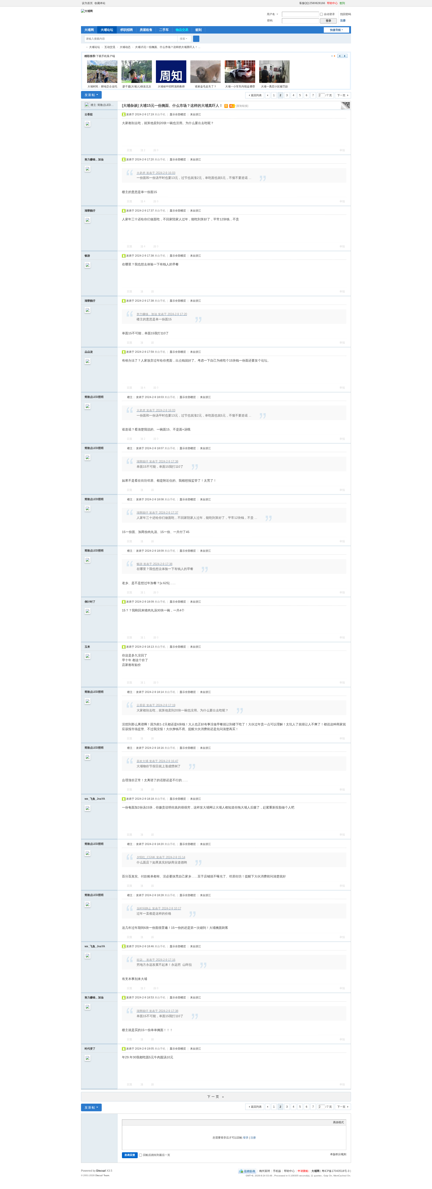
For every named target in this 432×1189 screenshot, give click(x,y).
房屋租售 (146, 30)
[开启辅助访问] (297, 3)
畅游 (87, 255)
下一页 (341, 95)
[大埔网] (87, 10)
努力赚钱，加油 (94, 159)
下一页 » (216, 1096)
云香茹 (89, 114)
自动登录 (329, 14)
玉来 (87, 646)
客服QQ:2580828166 (312, 3)
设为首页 (87, 3)
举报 (342, 150)
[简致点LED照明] (87, 105)
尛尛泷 (89, 351)
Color (130, 1122)
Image (135, 1122)
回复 (129, 150)
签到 (342, 3)
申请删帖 (303, 1171)
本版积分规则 (338, 1154)
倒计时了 (90, 601)
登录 (245, 1137)
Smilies (158, 1122)
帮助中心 (332, 3)
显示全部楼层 (178, 114)
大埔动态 (125, 47)
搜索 (182, 38)
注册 (343, 20)
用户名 (271, 14)
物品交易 (182, 30)
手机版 (277, 1171)
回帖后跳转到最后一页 (156, 1155)
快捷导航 (335, 30)
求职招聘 (126, 30)
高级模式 (338, 1122)
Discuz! (101, 1170)
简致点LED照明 (106, 105)
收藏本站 (99, 3)
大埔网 (89, 30)
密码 (269, 20)
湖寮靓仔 (90, 210)
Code (152, 1122)
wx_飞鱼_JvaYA (95, 798)
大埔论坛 (107, 30)
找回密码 (345, 14)
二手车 (164, 30)
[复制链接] (242, 105)
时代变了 (90, 1048)
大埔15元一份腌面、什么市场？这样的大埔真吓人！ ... (167, 47)
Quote (147, 1122)
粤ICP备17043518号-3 (335, 1171)
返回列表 (256, 95)
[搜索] (196, 39)
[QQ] (247, 1171)
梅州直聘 (264, 1171)
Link (141, 1122)
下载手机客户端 (105, 56)
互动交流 (109, 47)
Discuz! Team (102, 1175)
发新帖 (90, 95)
